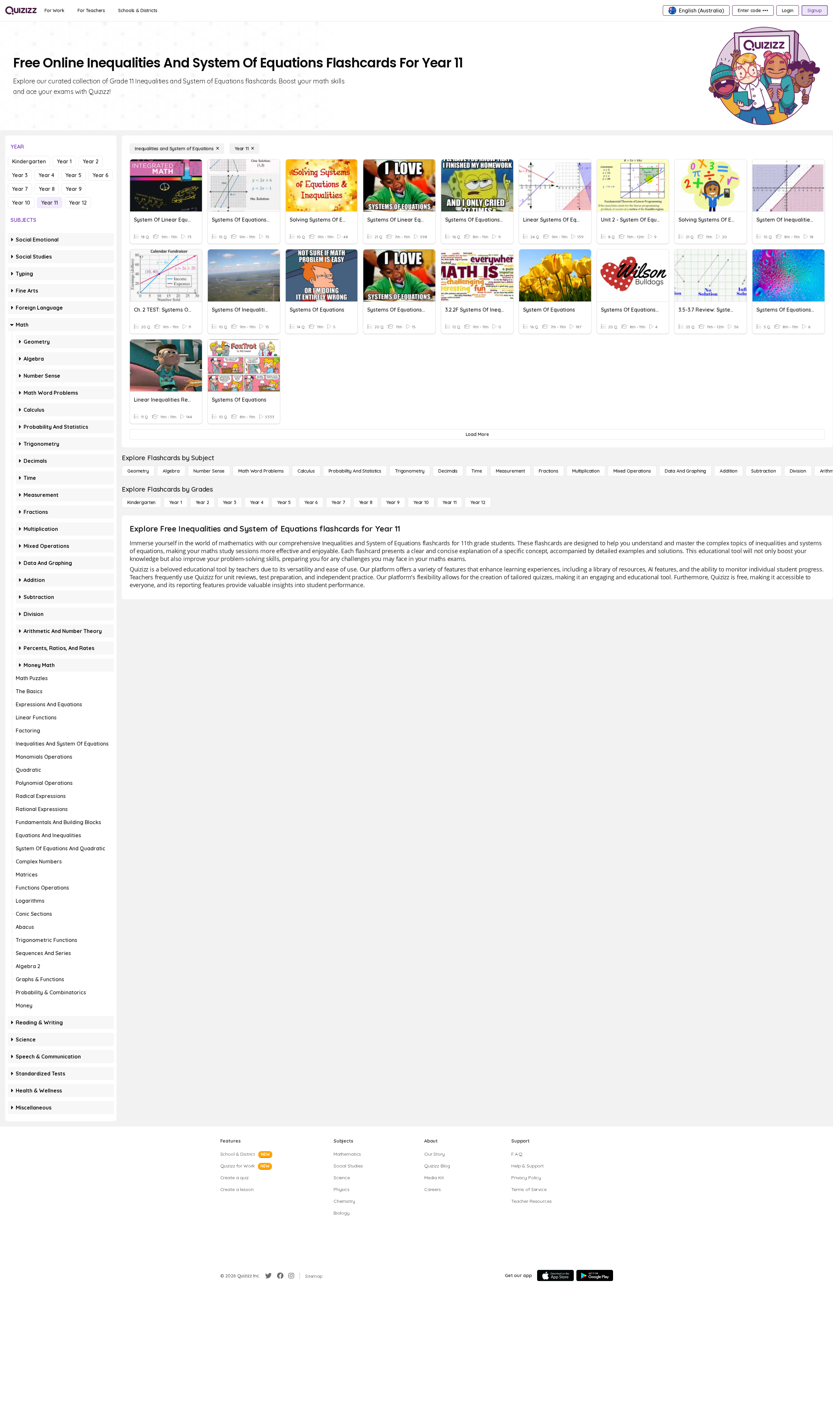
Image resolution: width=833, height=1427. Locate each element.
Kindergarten (29, 161)
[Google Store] (594, 1275)
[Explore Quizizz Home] (21, 10)
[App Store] (555, 1275)
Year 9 (73, 189)
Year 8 (47, 189)
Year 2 (91, 161)
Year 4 (46, 175)
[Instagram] (291, 1276)
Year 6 (100, 175)
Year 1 (64, 161)
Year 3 (19, 175)
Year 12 (78, 202)
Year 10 (21, 202)
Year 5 (73, 175)
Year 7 (20, 189)
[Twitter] (268, 1276)
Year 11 (49, 202)
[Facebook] (280, 1276)
